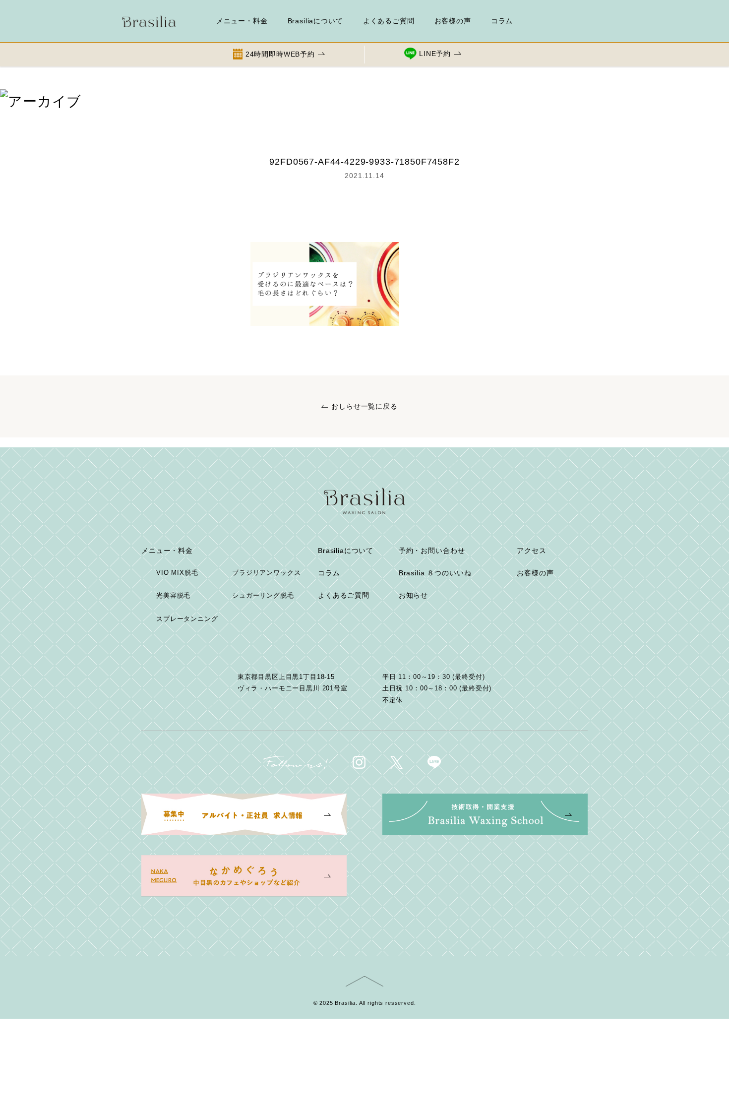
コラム (502, 21)
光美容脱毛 (173, 595)
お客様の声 (452, 21)
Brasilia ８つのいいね (435, 573)
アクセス (531, 550)
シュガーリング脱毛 (263, 595)
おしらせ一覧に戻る (364, 406)
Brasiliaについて (315, 21)
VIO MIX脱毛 (177, 572)
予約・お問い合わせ (432, 550)
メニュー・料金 (242, 21)
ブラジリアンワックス (266, 572)
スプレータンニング (187, 618)
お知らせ (413, 595)
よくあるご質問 (389, 21)
